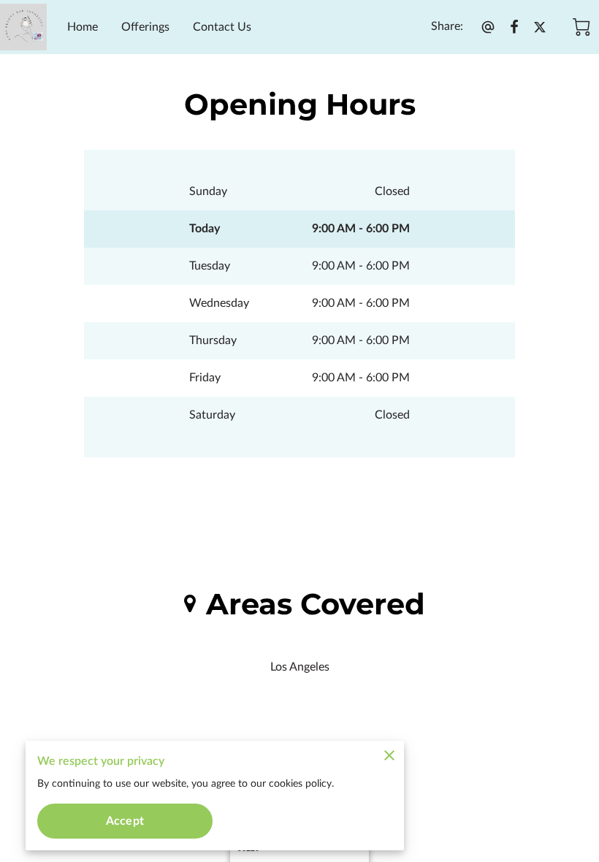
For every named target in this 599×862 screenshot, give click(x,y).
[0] (581, 27)
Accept (125, 821)
